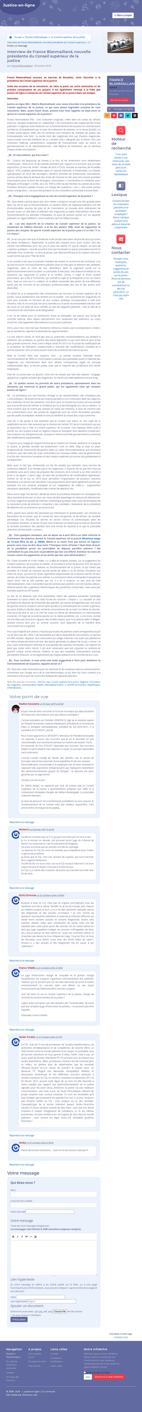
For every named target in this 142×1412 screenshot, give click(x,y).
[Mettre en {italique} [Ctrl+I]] (17, 1236)
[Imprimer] (114, 115)
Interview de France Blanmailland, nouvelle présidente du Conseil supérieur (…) (48, 42)
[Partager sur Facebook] (121, 115)
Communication (29, 684)
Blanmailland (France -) (55, 684)
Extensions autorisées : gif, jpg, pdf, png (31, 1311)
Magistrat (84, 682)
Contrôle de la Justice (76, 684)
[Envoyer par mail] (107, 115)
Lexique (10, 1372)
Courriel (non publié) (21, 1200)
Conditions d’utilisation (56, 1360)
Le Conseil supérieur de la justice (68, 37)
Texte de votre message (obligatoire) (30, 1225)
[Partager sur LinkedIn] (135, 115)
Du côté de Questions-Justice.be (12, 1365)
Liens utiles (56, 1365)
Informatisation (14, 687)
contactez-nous (121, 1337)
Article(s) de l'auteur (119, 100)
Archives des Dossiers (12, 1378)
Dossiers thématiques (36, 37)
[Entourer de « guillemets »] (31, 1236)
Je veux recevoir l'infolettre (27, 1315)
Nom (13, 1190)
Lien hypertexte (19, 1301)
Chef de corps (44, 682)
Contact (54, 1353)
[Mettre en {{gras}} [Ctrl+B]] (13, 1236)
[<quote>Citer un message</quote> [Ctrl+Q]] (26, 1236)
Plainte (40, 684)
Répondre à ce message (21, 822)
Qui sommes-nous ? (35, 1355)
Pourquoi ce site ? (37, 1361)
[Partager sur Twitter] (128, 115)
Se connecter (48, 1391)
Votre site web (18, 1211)
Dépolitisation (93, 684)
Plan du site (34, 1365)
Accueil (17, 37)
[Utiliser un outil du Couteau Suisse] (35, 1236)
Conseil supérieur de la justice (65, 682)
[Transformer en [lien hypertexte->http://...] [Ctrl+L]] (22, 1236)
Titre (13, 1297)
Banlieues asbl (29, 1394)
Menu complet (124, 15)
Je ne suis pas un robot (98, 1372)
